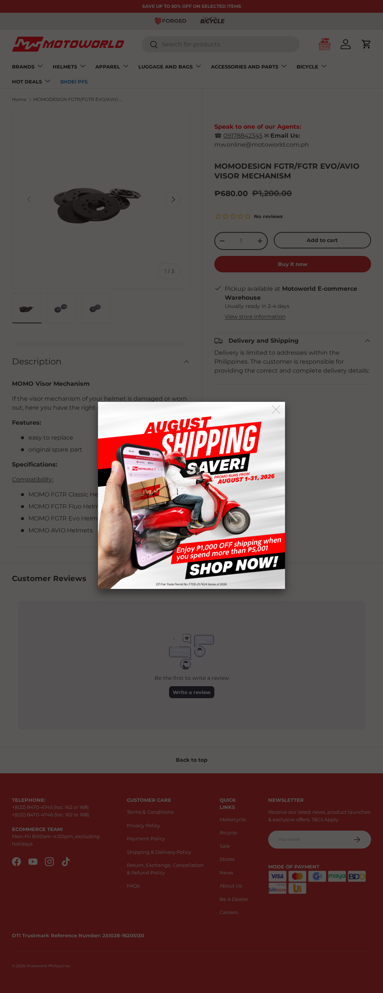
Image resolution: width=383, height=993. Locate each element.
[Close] (276, 410)
